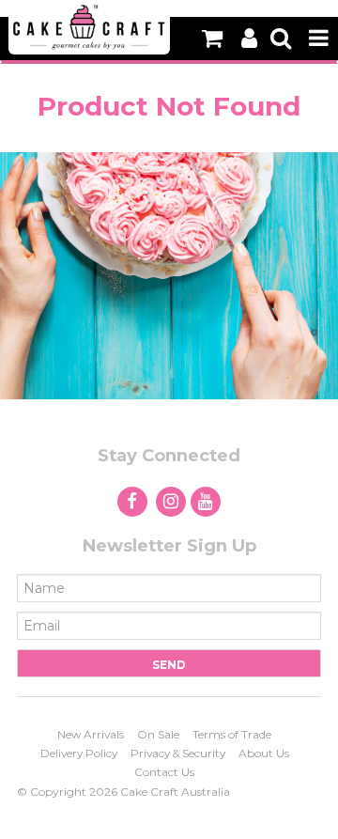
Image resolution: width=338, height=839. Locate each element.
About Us (263, 753)
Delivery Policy (78, 753)
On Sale (158, 734)
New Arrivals (90, 734)
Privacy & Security (178, 753)
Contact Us (164, 772)
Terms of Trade (231, 734)
